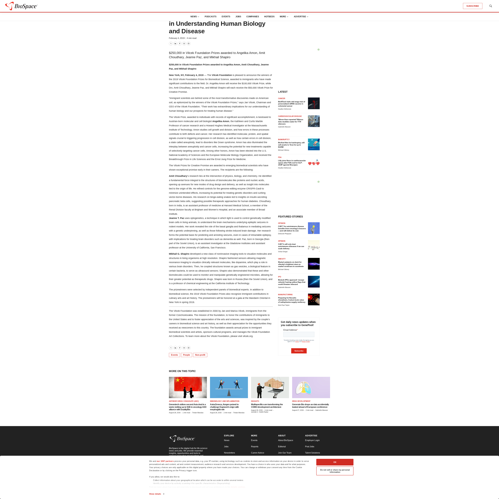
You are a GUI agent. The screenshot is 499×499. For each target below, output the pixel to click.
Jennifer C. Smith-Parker (259, 412)
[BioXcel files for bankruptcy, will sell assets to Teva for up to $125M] (314, 144)
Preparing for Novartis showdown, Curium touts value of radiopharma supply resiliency (291, 300)
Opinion (281, 223)
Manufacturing (285, 295)
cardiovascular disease (290, 116)
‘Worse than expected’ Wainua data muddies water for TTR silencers (290, 121)
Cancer (281, 98)
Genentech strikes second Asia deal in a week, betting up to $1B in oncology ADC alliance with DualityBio (188, 406)
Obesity (282, 259)
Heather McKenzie (284, 109)
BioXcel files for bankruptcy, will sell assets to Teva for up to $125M (291, 145)
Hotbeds (269, 16)
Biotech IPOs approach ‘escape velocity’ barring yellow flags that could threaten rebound (291, 282)
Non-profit (200, 355)
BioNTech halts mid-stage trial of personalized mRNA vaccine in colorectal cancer (291, 104)
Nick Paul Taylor (284, 305)
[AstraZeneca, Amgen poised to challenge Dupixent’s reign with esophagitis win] (229, 387)
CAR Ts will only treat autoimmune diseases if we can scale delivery (291, 246)
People (186, 355)
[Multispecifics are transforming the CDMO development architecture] (270, 387)
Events (226, 16)
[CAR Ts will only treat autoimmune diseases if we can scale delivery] (314, 246)
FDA (279, 157)
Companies (252, 16)
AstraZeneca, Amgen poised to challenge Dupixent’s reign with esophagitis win (224, 406)
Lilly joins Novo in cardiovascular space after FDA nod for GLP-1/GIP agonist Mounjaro (292, 162)
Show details (155, 494)
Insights (255, 401)
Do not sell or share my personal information (335, 471)
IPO (279, 277)
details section (238, 487)
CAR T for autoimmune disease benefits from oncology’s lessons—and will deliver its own (292, 228)
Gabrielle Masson (284, 127)
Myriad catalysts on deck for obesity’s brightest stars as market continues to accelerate (291, 264)
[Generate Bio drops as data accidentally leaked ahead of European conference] (311, 387)
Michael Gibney (283, 150)
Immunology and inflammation (224, 401)
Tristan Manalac (197, 413)
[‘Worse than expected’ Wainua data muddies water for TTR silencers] (314, 121)
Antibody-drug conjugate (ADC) (184, 401)
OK (334, 462)
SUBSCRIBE (472, 6)
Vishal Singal (282, 252)
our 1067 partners (165, 461)
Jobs (238, 16)
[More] (198, 17)
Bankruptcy (284, 140)
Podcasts (210, 16)
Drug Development (301, 401)
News (194, 16)
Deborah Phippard (284, 234)
